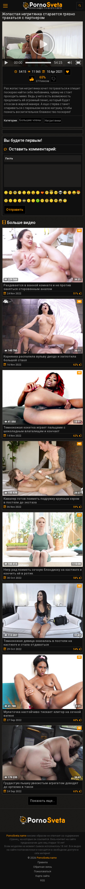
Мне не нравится (53, 79)
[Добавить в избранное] (67, 72)
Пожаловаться (42, 871)
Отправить (14, 210)
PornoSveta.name (16, 835)
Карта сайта (42, 876)
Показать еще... (42, 801)
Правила (43, 862)
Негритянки (53, 120)
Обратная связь (42, 866)
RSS (42, 880)
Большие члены (30, 120)
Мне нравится (31, 79)
